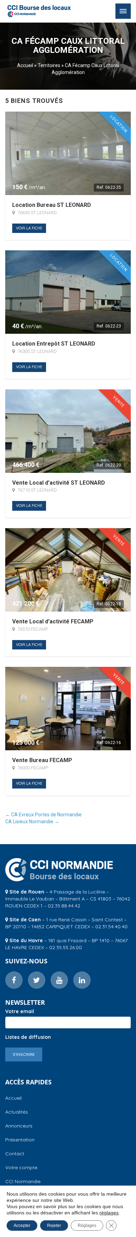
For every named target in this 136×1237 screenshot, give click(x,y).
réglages (109, 1212)
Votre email (19, 1011)
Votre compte (21, 1167)
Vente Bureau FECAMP (42, 760)
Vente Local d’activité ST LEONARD (58, 483)
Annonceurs (18, 1126)
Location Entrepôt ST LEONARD (53, 344)
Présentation (20, 1140)
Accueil (25, 65)
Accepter (22, 1225)
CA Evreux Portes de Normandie (43, 814)
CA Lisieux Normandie (32, 821)
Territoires (49, 65)
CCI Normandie (22, 1181)
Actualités (16, 1112)
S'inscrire (24, 1054)
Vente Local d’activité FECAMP (52, 621)
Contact (14, 1153)
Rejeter (54, 1225)
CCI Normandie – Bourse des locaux (39, 11)
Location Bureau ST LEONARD (51, 205)
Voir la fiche (29, 228)
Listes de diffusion (28, 1037)
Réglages (87, 1225)
